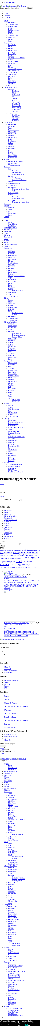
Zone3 (10, 215)
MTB (10, 32)
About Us (7, 667)
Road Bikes (12, 22)
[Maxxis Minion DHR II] (22, 573)
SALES (6, 217)
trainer (34, 564)
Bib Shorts (15, 91)
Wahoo (10, 407)
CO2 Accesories (13, 71)
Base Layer (16, 95)
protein (12, 562)
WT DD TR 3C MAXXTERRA (17, 636)
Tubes (10, 128)
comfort (25, 550)
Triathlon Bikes (13, 24)
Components (8, 122)
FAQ (5, 688)
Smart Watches (13, 416)
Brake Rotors (12, 133)
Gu (9, 211)
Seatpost (11, 368)
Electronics (7, 204)
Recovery (11, 176)
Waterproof (16, 102)
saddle (29, 562)
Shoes (10, 113)
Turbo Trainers (13, 72)
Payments (7, 684)
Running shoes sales (10, 228)
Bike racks (11, 80)
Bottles (10, 48)
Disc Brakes (12, 154)
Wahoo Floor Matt (19, 567)
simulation (11, 564)
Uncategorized (9, 536)
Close (2, 505)
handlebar (23, 555)
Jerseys (14, 98)
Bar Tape (11, 56)
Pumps (10, 59)
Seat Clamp (12, 372)
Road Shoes (16, 115)
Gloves (14, 100)
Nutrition (7, 167)
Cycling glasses (13, 61)
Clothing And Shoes (10, 87)
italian (11, 558)
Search (30, 8)
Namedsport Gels (18, 174)
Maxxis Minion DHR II (12, 575)
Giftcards (7, 246)
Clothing (11, 89)
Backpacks (11, 76)
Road (19, 561)
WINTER (31, 567)
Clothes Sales (16, 106)
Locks (10, 85)
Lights (10, 46)
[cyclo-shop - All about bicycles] (13, 6)
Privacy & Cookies (10, 734)
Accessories (8, 43)
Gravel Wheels (13, 468)
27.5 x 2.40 (7, 577)
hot (36, 555)
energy (1, 555)
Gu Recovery (16, 178)
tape (28, 565)
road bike (24, 561)
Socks (14, 96)
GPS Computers (13, 409)
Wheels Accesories (14, 165)
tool (32, 564)
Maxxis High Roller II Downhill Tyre (16, 623)
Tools (10, 250)
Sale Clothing (16, 108)
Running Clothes (17, 333)
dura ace (16, 553)
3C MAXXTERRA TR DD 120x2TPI (18, 583)
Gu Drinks (15, 196)
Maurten (11, 207)
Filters (2, 496)
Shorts (14, 93)
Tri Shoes (15, 119)
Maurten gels (16, 172)
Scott (9, 41)
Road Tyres (12, 124)
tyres (12, 567)
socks (16, 564)
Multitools (11, 63)
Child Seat (11, 83)
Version (6, 578)
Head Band (16, 104)
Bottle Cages (12, 50)
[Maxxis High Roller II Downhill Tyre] (22, 606)
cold (19, 550)
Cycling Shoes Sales (10, 244)
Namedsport (12, 213)
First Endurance (13, 193)
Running (11, 331)
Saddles (10, 143)
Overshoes (15, 120)
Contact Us (7, 669)
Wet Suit (15, 111)
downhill (8, 552)
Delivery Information (11, 680)
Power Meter (12, 413)
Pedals (10, 139)
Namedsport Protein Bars (20, 202)
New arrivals (8, 237)
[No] (29, 1025)
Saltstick (11, 209)
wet (26, 567)
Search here (4, 8)
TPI (5, 626)
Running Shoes (17, 337)
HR (9, 411)
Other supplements (14, 183)
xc (35, 567)
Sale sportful (16, 109)
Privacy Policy (9, 672)
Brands (6, 206)
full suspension (11, 555)
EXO (17, 632)
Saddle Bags (12, 74)
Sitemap (6, 738)
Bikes (6, 21)
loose (16, 558)
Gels (9, 169)
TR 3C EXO (19, 634)
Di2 (9, 150)
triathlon (3, 567)
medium (21, 558)
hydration (4, 558)
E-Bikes (10, 28)
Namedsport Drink (18, 198)
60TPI (13, 628)
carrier (11, 550)
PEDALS (35, 558)
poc (1, 561)
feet (4, 555)
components (32, 550)
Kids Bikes (11, 309)
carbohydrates (6, 550)
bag (1, 550)
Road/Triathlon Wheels (15, 161)
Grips (10, 65)
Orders (6, 682)
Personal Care (12, 54)
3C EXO (13, 632)
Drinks (10, 194)
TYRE (8, 567)
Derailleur (11, 148)
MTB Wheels (12, 163)
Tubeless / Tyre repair (15, 69)
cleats (16, 550)
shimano (4, 564)
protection (6, 562)
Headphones (12, 279)
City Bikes (11, 37)
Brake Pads (12, 132)
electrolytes (25, 552)
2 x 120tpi (7, 628)
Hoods (10, 152)
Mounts (10, 67)
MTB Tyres (12, 126)
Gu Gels (15, 170)
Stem (9, 394)
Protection (11, 52)
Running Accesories (18, 335)
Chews (10, 182)
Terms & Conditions (10, 736)
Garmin (10, 405)
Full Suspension (13, 30)
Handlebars (12, 141)
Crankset (11, 146)
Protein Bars (12, 200)
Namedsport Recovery (19, 180)
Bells (9, 78)
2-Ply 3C (7, 632)
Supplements (12, 185)
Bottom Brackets (13, 130)
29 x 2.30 (14, 577)
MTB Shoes (16, 117)
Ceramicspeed (12, 137)
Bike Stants (12, 82)
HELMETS (12, 45)
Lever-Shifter (12, 156)
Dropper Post (12, 157)
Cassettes (11, 135)
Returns (6, 686)
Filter (2, 546)
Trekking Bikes (13, 35)
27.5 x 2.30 (7, 624)
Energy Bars (12, 187)
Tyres (10, 398)
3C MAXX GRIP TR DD (12, 580)
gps (18, 555)
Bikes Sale (7, 231)
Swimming (11, 253)
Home (2, 484)
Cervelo (10, 39)
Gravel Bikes (12, 26)
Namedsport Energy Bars (20, 189)
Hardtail (10, 34)
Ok (26, 1025)
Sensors (10, 414)
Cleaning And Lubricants (16, 58)
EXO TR (30, 584)
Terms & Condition (10, 671)
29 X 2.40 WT (22, 577)
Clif (13, 191)
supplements (22, 565)
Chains (10, 145)
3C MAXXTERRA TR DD (21, 582)
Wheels (6, 159)
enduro (35, 552)
